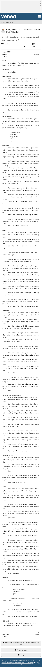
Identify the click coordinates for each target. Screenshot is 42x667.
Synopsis (5, 37)
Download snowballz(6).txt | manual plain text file (21, 643)
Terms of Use (6, 663)
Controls (36, 37)
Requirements (26, 37)
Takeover (10, 40)
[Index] (8, 16)
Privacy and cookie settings (22, 663)
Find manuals (21, 650)
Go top (21, 655)
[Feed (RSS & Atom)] (37, 663)
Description (14, 37)
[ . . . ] (17, 40)
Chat (3, 40)
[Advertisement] (20, 6)
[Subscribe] (39, 663)
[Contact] (34, 663)
